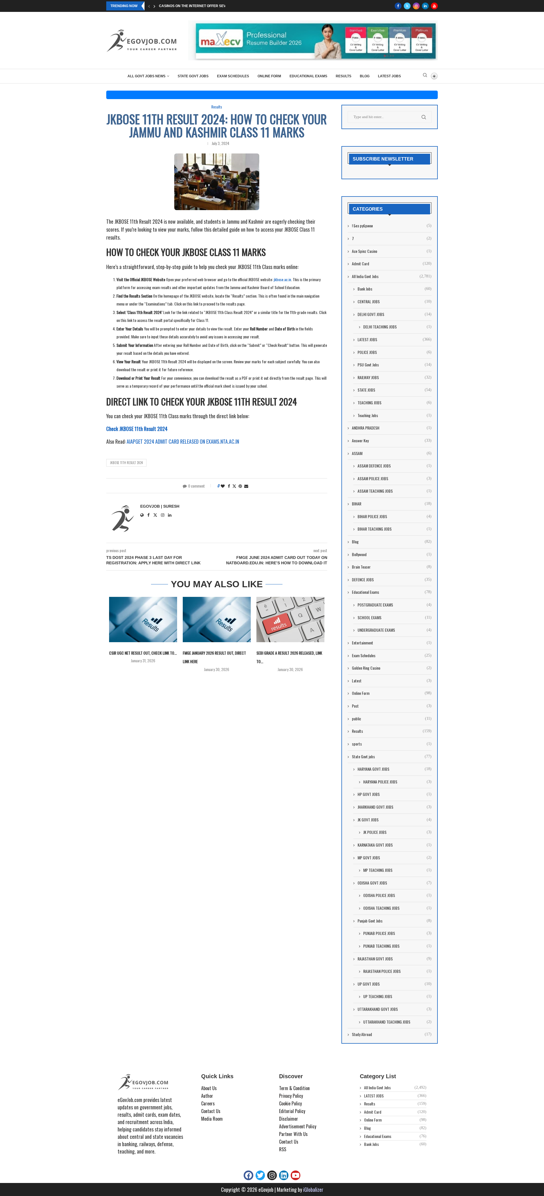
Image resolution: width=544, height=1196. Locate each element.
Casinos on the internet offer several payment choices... (215, 6)
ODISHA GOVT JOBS (395, 883)
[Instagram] (416, 6)
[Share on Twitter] (234, 486)
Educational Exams (308, 76)
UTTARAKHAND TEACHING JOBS (397, 1022)
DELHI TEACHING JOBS (397, 327)
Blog (364, 76)
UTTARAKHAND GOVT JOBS (395, 1009)
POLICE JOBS (395, 352)
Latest (392, 681)
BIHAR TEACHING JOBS (395, 529)
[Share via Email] (246, 486)
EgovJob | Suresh (159, 506)
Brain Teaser (392, 567)
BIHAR (392, 504)
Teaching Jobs (395, 415)
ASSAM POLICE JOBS (395, 478)
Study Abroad (392, 1034)
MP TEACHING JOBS (397, 870)
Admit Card (392, 263)
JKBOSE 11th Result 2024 (126, 462)
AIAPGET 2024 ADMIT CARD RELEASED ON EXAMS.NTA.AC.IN (183, 441)
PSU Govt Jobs (395, 365)
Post (392, 706)
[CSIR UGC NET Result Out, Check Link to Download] (143, 619)
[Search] (425, 76)
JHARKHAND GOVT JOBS (395, 807)
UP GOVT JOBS (395, 984)
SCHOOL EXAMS (395, 617)
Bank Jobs (395, 289)
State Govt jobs (193, 76)
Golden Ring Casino (392, 668)
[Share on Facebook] (229, 486)
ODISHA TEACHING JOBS (397, 908)
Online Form (269, 76)
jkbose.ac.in (282, 279)
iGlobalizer (313, 1189)
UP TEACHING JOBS (397, 996)
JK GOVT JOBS (395, 820)
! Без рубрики (392, 225)
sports (392, 744)
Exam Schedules (233, 76)
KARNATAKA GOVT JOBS (395, 845)
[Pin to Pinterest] (240, 486)
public (392, 718)
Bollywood (392, 554)
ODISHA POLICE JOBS (397, 895)
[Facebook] (398, 6)
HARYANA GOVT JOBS (395, 769)
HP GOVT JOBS (395, 794)
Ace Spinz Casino (392, 251)
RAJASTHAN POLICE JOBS (397, 971)
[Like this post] (223, 486)
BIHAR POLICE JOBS (395, 516)
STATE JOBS (395, 390)
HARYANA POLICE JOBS (397, 782)
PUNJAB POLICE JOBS (397, 933)
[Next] (154, 5)
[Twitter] (407, 6)
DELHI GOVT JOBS (395, 314)
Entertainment (392, 643)
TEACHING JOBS (395, 402)
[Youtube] (434, 6)
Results (343, 76)
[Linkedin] (425, 6)
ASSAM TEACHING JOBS (395, 491)
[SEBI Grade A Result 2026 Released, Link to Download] (290, 619)
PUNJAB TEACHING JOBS (397, 946)
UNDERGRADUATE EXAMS (395, 630)
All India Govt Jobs (392, 276)
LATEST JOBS (389, 76)
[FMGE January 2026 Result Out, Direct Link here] (217, 619)
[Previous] (149, 5)
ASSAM (392, 453)
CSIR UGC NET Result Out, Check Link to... (143, 653)
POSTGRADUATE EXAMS (395, 605)
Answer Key (392, 440)
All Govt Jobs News (146, 76)
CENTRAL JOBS (395, 301)
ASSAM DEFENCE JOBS (395, 466)
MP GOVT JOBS (395, 857)
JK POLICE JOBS (397, 832)
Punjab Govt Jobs (395, 921)
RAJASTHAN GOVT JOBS (395, 959)
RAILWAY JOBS (395, 377)
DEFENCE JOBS (392, 579)
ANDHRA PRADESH (392, 428)
